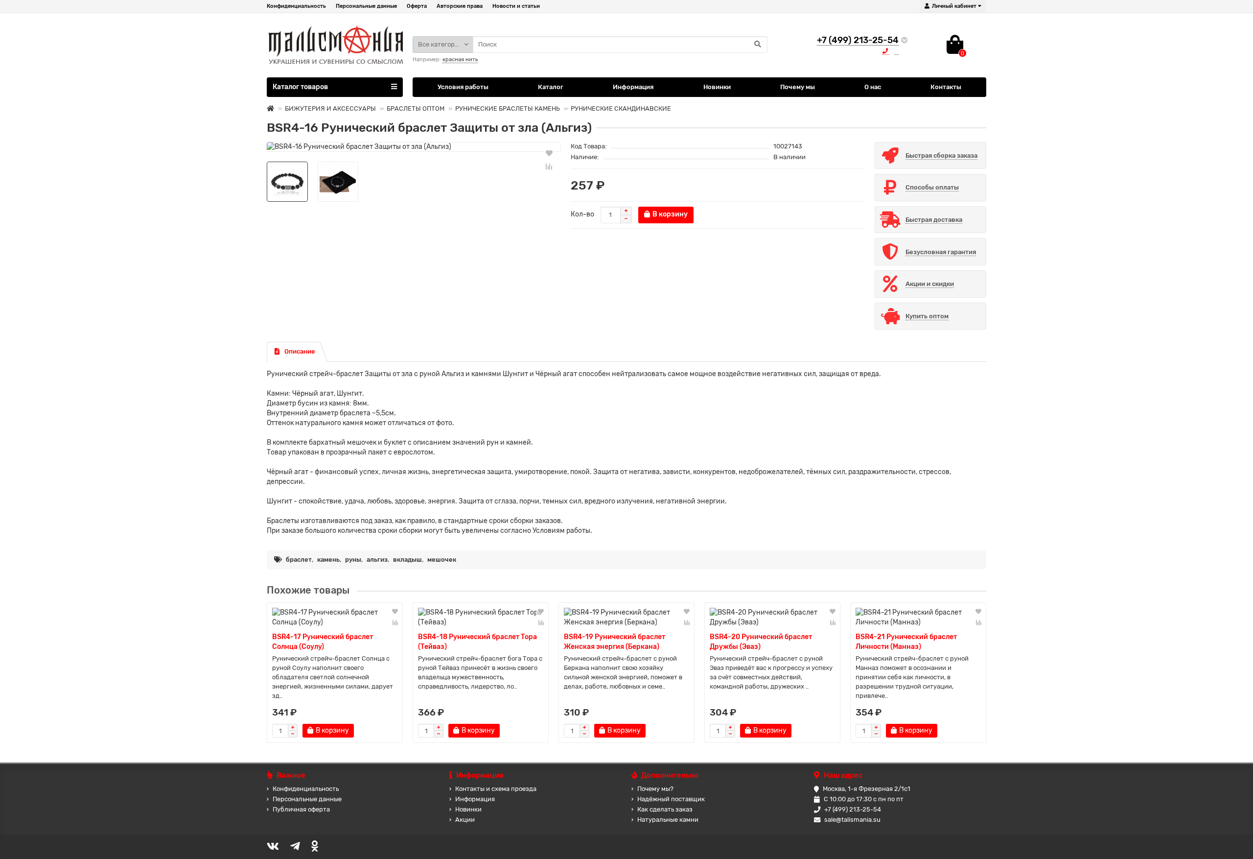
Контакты (945, 87)
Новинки (717, 87)
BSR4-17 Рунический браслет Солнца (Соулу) (322, 642)
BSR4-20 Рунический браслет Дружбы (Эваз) (761, 642)
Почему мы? (655, 788)
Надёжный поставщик (671, 799)
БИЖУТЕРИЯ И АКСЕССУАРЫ (330, 108)
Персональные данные (366, 6)
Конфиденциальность (296, 6)
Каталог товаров (300, 87)
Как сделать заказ (665, 809)
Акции (465, 819)
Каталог (550, 87)
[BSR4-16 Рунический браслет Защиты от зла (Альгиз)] (414, 147)
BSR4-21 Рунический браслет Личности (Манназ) (906, 642)
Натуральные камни (667, 819)
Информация (633, 87)
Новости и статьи (516, 6)
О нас (872, 87)
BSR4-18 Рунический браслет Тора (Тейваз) (477, 642)
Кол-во (582, 214)
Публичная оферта (301, 809)
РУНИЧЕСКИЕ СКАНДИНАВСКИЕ (621, 108)
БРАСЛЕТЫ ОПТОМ (415, 108)
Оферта (417, 6)
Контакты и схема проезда (495, 788)
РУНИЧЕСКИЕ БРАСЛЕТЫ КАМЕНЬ (507, 108)
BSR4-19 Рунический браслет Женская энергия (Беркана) (614, 642)
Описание (299, 351)
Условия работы (463, 87)
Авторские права (460, 6)
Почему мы (797, 87)
